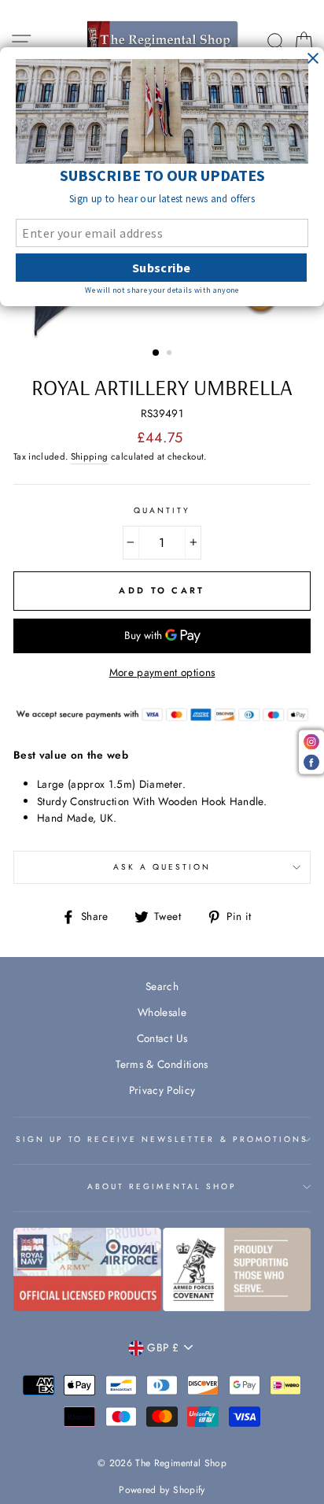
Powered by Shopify (161, 1490)
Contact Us (162, 1038)
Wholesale (162, 1012)
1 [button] (156, 353)
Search (162, 986)
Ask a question (162, 867)
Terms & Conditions (162, 1064)
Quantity (162, 510)
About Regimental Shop (162, 1186)
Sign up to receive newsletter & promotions (162, 1139)
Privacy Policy (162, 1090)
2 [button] (171, 354)
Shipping (90, 456)
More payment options (162, 672)
